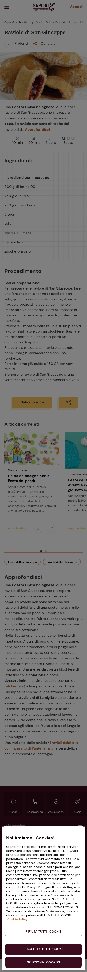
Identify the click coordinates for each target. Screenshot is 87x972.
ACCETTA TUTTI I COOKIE (45, 949)
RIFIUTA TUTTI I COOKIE (43, 931)
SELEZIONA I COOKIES (43, 962)
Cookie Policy (17, 919)
